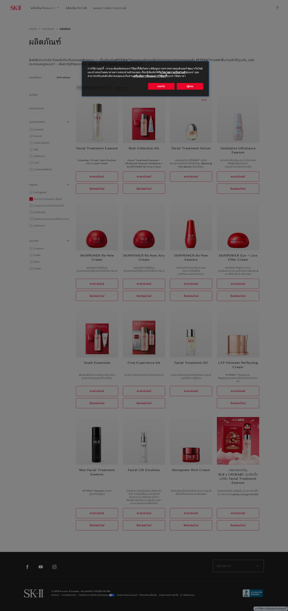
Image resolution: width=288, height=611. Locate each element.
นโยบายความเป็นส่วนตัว (173, 72)
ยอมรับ (161, 86)
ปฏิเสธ (190, 86)
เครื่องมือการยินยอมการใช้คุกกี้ (150, 76)
